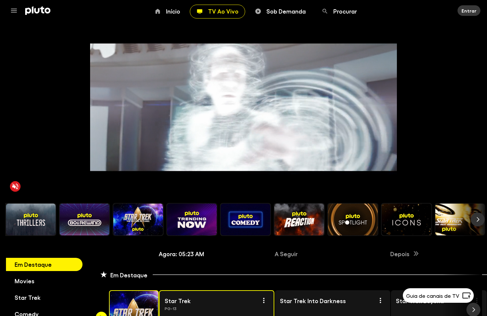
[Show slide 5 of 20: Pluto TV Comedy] (245, 219)
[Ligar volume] (15, 186)
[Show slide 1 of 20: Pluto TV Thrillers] (30, 219)
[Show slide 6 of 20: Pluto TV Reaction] (299, 219)
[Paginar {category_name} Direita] (478, 219)
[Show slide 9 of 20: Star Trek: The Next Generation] (460, 219)
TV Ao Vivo (223, 11)
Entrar (468, 10)
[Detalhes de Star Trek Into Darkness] (380, 300)
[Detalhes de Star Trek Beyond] (476, 300)
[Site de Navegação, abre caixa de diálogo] (16, 10)
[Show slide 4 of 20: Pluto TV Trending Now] (191, 219)
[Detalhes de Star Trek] (263, 300)
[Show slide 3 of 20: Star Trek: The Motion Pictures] (138, 219)
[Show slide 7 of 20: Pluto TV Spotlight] (352, 219)
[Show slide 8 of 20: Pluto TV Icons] (406, 219)
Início (173, 11)
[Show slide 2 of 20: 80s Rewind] (84, 219)
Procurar (345, 11)
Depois (399, 253)
